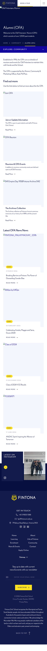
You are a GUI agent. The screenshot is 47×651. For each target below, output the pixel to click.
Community (16, 43)
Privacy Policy (23, 602)
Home (5, 43)
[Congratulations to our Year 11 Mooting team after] (34, 466)
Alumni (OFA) (30, 43)
